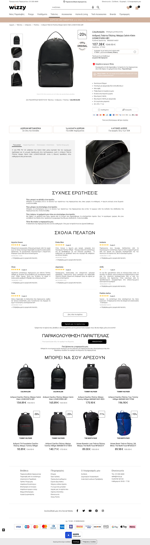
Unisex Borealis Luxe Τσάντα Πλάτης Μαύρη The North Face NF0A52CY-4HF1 (90, 445)
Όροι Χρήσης (123, 120)
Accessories (67, 14)
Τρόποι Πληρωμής (26, 482)
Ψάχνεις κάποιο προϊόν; (59, 484)
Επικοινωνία (106, 1)
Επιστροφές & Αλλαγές (28, 487)
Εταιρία (53, 474)
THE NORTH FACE (90, 438)
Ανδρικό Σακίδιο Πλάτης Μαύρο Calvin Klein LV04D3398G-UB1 (58, 398)
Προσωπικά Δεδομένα (58, 479)
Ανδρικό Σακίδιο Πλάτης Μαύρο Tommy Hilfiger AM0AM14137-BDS (58, 445)
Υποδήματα (42, 14)
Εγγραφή (123, 1)
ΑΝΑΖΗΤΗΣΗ (97, 342)
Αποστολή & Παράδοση (28, 479)
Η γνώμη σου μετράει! (58, 487)
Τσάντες (54, 14)
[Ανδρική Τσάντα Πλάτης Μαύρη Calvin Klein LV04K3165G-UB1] (56, 61)
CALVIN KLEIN (75, 100)
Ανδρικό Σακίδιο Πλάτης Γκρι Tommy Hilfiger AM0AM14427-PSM (123, 398)
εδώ (35, 203)
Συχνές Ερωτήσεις (57, 482)
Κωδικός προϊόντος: (99, 40)
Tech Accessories (98, 14)
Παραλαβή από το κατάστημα (30, 476)
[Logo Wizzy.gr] (17, 7)
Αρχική (11, 25)
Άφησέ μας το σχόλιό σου (75, 324)
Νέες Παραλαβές (17, 14)
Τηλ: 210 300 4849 (118, 474)
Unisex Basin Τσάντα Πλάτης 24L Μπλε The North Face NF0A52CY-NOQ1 (123, 445)
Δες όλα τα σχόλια (75, 314)
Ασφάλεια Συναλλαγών (28, 484)
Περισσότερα (126, 69)
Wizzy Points (55, 497)
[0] (128, 8)
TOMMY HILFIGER (90, 392)
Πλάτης (36, 25)
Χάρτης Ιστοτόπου (57, 492)
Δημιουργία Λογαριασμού (89, 476)
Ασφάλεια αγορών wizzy (28, 489)
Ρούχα (31, 14)
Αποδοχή (76, 542)
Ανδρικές (28, 25)
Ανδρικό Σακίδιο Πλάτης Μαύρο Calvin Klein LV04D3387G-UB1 (25, 398)
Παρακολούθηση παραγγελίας (76, 2)
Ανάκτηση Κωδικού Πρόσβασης (92, 479)
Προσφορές (124, 14)
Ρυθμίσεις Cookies (89, 542)
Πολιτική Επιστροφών (110, 120)
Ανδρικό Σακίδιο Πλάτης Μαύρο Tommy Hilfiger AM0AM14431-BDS (90, 398)
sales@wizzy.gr (117, 476)
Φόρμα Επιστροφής (26, 492)
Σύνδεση (115, 1)
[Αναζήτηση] (98, 7)
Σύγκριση (128, 110)
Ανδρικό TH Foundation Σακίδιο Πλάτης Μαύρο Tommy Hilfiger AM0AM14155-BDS (25, 445)
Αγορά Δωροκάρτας (27, 494)
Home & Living (81, 14)
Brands (113, 14)
